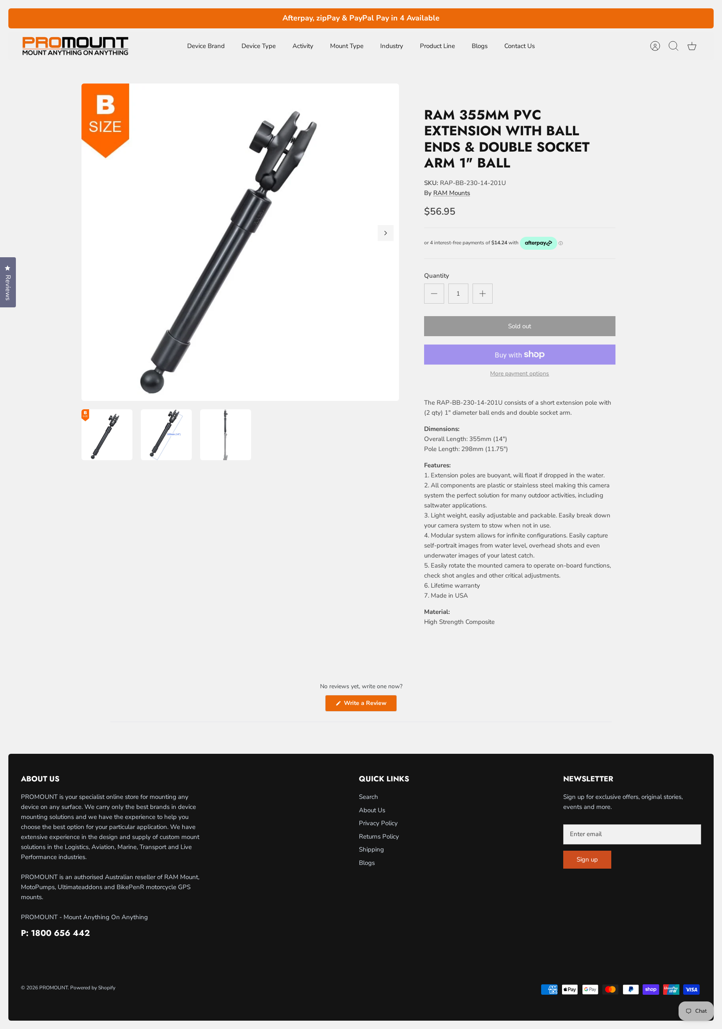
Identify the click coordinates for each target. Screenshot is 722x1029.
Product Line (437, 46)
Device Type (259, 46)
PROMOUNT (53, 987)
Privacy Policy (378, 823)
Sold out (519, 326)
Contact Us (519, 46)
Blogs (480, 46)
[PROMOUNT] (75, 46)
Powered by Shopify (92, 987)
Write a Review (369, 705)
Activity (302, 46)
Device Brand (206, 46)
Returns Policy (379, 836)
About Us (372, 810)
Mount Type (347, 46)
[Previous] (218, 18)
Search (368, 797)
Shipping (371, 849)
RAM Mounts (451, 193)
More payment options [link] (519, 374)
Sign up (587, 859)
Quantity (436, 275)
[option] (240, 242)
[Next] (504, 18)
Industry (391, 46)
